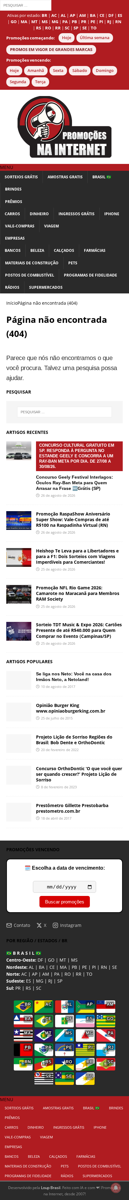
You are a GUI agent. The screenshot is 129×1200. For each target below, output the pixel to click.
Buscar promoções (64, 901)
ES (28, 981)
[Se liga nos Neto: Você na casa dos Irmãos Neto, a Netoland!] (18, 680)
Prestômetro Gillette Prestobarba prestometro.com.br (72, 808)
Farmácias (95, 250)
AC (24, 974)
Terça (40, 81)
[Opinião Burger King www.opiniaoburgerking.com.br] (18, 712)
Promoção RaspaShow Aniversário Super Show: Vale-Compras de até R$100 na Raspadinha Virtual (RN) (73, 519)
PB (74, 967)
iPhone (111, 213)
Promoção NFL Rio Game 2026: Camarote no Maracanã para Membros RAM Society (77, 593)
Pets (72, 263)
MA (63, 967)
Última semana (95, 37)
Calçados (64, 250)
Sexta (58, 70)
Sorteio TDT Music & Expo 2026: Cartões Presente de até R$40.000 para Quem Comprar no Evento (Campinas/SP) (79, 630)
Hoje (66, 37)
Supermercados (46, 287)
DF (40, 960)
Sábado (79, 70)
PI (94, 967)
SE (114, 967)
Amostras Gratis (65, 177)
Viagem (51, 226)
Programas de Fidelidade (90, 275)
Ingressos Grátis (77, 213)
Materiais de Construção (32, 263)
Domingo (105, 70)
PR (18, 988)
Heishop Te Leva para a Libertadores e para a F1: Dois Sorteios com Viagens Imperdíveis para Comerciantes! (77, 556)
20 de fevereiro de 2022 (60, 749)
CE (52, 967)
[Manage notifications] (116, 1188)
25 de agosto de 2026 (58, 569)
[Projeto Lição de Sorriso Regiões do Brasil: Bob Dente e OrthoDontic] (18, 743)
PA (56, 974)
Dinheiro (39, 213)
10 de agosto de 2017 (58, 686)
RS (28, 988)
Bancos (13, 250)
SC (38, 988)
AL (31, 967)
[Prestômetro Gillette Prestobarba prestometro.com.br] (18, 812)
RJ (50, 981)
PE (84, 967)
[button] (6, 167)
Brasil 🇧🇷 (101, 177)
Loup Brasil (50, 1187)
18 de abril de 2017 (56, 818)
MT (62, 960)
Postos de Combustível (29, 275)
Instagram (70, 925)
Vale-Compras (19, 226)
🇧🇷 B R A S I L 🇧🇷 (23, 953)
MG (39, 981)
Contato (22, 925)
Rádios (12, 287)
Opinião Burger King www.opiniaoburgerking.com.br (70, 708)
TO (89, 974)
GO (51, 960)
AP (34, 974)
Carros (12, 213)
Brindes (13, 189)
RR (78, 974)
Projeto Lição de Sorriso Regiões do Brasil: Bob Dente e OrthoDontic (74, 739)
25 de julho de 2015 (57, 718)
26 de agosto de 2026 (58, 495)
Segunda (18, 81)
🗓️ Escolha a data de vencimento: (64, 868)
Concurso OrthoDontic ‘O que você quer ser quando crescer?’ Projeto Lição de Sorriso (79, 774)
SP (59, 981)
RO (67, 974)
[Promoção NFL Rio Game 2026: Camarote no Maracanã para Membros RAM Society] (18, 594)
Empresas (15, 238)
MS (74, 960)
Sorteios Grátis (21, 177)
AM (45, 974)
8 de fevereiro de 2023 (59, 787)
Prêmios (13, 201)
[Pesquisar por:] (25, 5)
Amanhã (36, 70)
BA (41, 967)
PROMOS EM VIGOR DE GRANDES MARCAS (51, 49)
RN (104, 967)
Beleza (37, 250)
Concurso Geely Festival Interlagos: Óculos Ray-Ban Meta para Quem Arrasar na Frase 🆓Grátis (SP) (75, 467)
